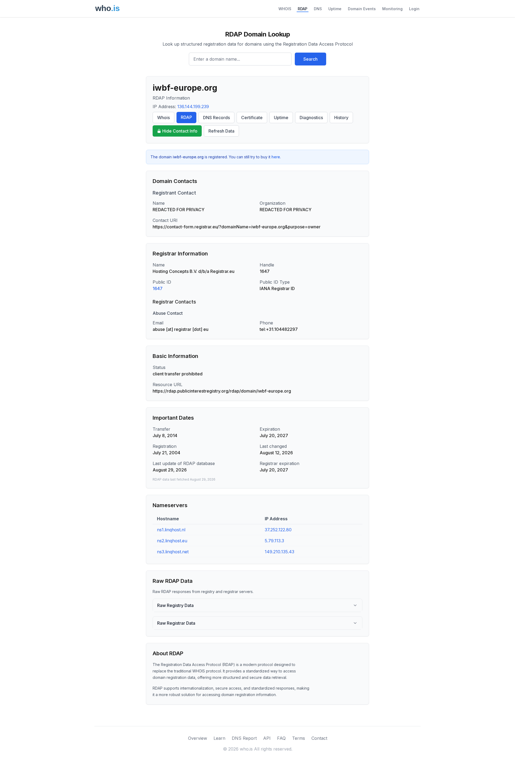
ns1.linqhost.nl (171, 529)
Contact (319, 738)
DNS (318, 8)
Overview (197, 738)
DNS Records (216, 117)
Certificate (252, 117)
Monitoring (392, 8)
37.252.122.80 (278, 529)
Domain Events (362, 8)
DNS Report (244, 738)
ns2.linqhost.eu (172, 540)
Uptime (334, 8)
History (341, 117)
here (275, 157)
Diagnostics (311, 117)
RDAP (302, 8)
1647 (158, 288)
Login (414, 8)
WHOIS (284, 8)
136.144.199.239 (193, 106)
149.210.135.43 (279, 551)
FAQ (281, 738)
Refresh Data (221, 131)
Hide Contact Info (179, 131)
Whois (163, 117)
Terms (298, 738)
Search (310, 59)
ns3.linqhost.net (173, 551)
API (267, 738)
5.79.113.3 (274, 540)
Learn (219, 738)
